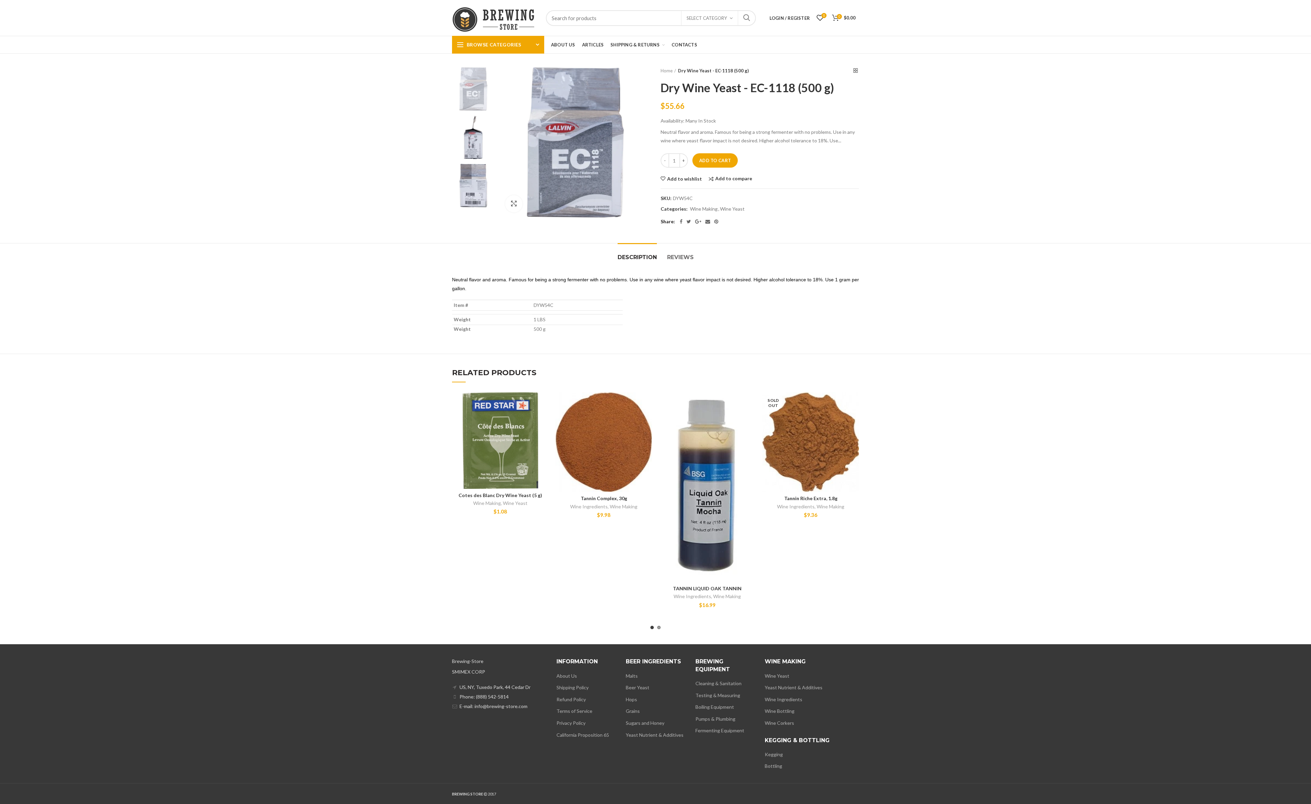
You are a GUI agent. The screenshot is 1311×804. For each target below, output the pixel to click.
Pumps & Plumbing (715, 719)
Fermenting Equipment (719, 730)
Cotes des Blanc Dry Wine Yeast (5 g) (500, 495)
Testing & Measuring (717, 695)
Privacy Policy (571, 723)
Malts (632, 676)
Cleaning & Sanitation (718, 683)
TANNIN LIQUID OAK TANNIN (707, 588)
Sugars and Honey (645, 723)
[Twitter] (689, 221)
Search (746, 18)
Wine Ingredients (589, 506)
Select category (707, 18)
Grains (633, 711)
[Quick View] (543, 434)
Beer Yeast (637, 687)
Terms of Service (574, 711)
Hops (631, 699)
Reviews (680, 257)
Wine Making (704, 209)
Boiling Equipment (714, 707)
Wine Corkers (779, 723)
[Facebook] (681, 221)
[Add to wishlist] (543, 403)
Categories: (674, 209)
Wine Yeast (732, 209)
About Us (566, 676)
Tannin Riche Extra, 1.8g (810, 498)
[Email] (707, 221)
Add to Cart (715, 160)
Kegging (774, 754)
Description (637, 257)
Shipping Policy (572, 687)
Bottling (773, 766)
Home (667, 70)
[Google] (698, 221)
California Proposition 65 (582, 735)
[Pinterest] (716, 221)
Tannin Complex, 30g (604, 498)
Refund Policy (571, 699)
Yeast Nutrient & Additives (654, 735)
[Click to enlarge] (513, 203)
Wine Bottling (779, 711)
